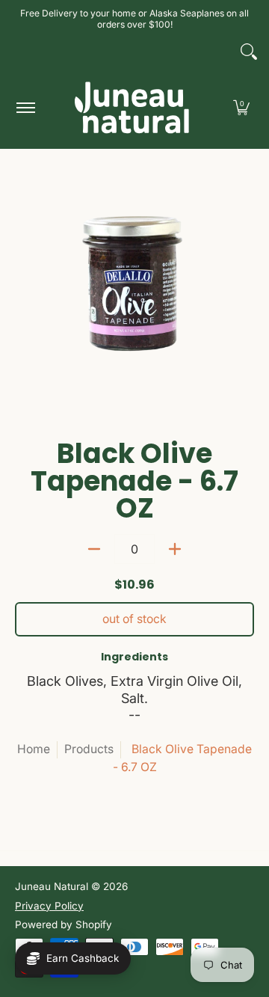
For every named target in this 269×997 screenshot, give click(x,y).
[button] (241, 107)
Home (33, 749)
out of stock (134, 619)
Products (89, 749)
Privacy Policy (49, 906)
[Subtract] (94, 549)
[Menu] (25, 107)
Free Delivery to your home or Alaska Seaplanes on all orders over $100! (134, 18)
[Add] (175, 549)
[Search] (249, 51)
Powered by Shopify (63, 924)
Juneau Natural (51, 886)
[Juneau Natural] (132, 107)
